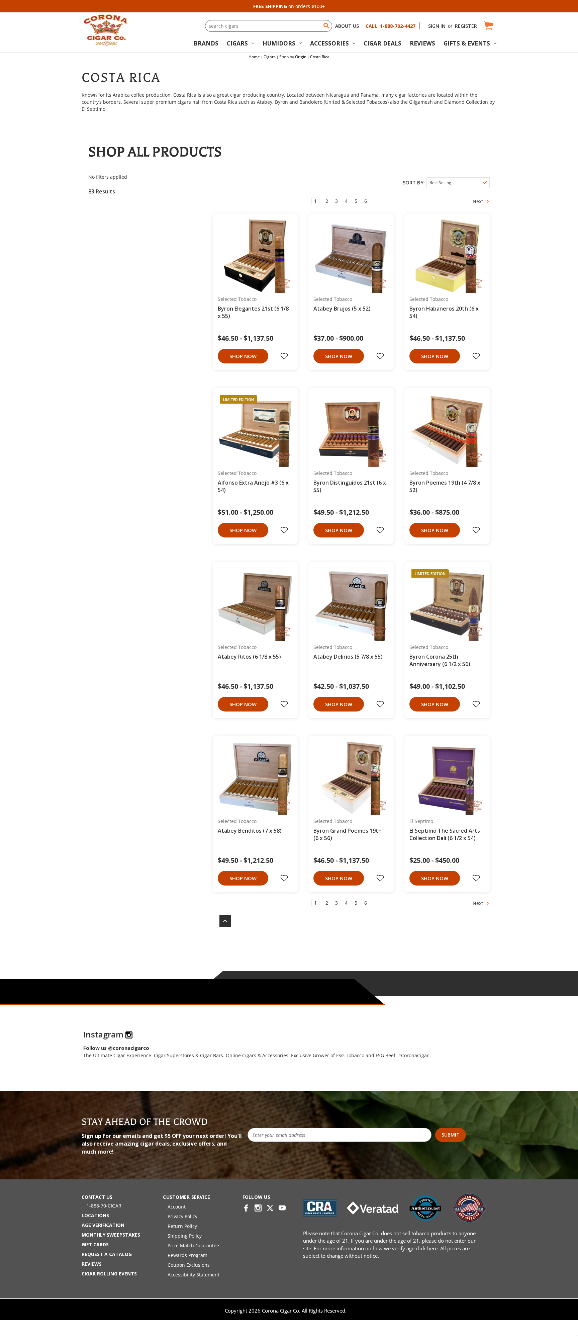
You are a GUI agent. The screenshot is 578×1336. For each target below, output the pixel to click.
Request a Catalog (107, 1254)
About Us (347, 26)
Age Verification (103, 1225)
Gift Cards (95, 1244)
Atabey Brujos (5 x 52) (342, 308)
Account (177, 1206)
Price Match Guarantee (193, 1245)
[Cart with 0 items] (487, 25)
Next (478, 201)
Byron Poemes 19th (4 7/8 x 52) (444, 486)
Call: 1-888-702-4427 (390, 26)
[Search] (326, 26)
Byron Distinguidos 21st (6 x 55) (349, 486)
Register (466, 26)
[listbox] (458, 183)
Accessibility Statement (193, 1274)
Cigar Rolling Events (109, 1273)
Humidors (279, 43)
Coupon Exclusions (189, 1265)
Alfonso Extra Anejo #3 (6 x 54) (253, 486)
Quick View (253, 256)
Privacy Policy (182, 1216)
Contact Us (97, 1197)
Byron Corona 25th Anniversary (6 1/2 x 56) (439, 660)
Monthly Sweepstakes (111, 1235)
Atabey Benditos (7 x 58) (250, 830)
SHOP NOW (243, 356)
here (432, 1248)
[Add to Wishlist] (285, 356)
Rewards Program (187, 1255)
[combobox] (268, 26)
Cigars (237, 43)
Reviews (422, 43)
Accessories (329, 43)
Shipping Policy (185, 1236)
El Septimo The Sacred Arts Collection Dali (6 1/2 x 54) (444, 834)
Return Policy (182, 1226)
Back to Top (222, 921)
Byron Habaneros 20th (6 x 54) (444, 312)
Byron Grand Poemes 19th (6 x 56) (347, 834)
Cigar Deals (382, 43)
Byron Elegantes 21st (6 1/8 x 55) (253, 312)
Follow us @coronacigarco (116, 1048)
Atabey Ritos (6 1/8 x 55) (249, 656)
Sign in (437, 26)
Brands (206, 43)
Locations (95, 1215)
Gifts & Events (467, 43)
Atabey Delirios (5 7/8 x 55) (348, 656)
